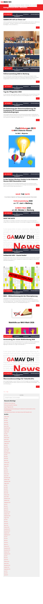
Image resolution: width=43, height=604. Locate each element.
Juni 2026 (6, 418)
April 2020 (6, 490)
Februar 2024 (6, 437)
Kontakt (35, 5)
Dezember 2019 (7, 498)
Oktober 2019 (6, 500)
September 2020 (7, 481)
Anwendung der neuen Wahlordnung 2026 (19, 339)
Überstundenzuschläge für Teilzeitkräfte (18, 379)
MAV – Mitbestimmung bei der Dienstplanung (20, 296)
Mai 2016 (6, 557)
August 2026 (6, 416)
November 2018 (7, 511)
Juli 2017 (5, 536)
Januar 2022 (6, 464)
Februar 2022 (6, 462)
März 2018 (6, 525)
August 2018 (6, 517)
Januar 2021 (6, 475)
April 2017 (6, 542)
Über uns (13, 5)
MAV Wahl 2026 (17, 5)
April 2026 (6, 422)
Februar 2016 (6, 561)
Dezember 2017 (7, 529)
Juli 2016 (5, 555)
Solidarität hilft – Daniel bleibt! (14, 255)
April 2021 (6, 469)
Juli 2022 (5, 454)
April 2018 (6, 523)
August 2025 (6, 431)
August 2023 (6, 443)
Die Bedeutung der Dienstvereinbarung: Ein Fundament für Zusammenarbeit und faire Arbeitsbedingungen (19, 110)
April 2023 (6, 447)
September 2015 (7, 569)
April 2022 (6, 458)
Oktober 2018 (6, 513)
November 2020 (7, 477)
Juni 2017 (6, 538)
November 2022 (7, 452)
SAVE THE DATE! (9, 218)
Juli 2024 (5, 433)
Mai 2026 (6, 420)
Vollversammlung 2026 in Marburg (16, 74)
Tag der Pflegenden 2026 (12, 92)
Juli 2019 (5, 504)
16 (6, 391)
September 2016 (7, 553)
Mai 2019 (6, 506)
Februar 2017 (6, 546)
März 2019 (6, 510)
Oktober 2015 (6, 567)
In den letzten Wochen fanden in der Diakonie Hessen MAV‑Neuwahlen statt (20, 180)
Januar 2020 (6, 496)
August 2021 (6, 466)
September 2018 (7, 515)
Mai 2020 (6, 489)
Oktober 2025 (6, 429)
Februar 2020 (6, 494)
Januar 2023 (6, 450)
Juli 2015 (5, 571)
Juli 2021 (5, 468)
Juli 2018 (5, 519)
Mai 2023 (6, 445)
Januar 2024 (6, 439)
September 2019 (7, 502)
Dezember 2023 (7, 441)
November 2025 (7, 428)
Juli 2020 (5, 485)
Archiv (31, 5)
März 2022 (6, 460)
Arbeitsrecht (22, 5)
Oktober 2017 (6, 532)
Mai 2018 (6, 521)
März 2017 (6, 544)
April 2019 (6, 508)
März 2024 (6, 435)
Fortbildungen (27, 5)
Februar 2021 (6, 473)
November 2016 (7, 550)
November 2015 (7, 565)
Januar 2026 (6, 426)
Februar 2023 (6, 449)
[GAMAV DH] (6, 2)
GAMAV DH (17, 336)
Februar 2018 (6, 527)
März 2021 (6, 471)
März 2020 (6, 492)
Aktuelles (10, 5)
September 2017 (7, 534)
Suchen (21, 395)
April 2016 (6, 559)
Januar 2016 (6, 563)
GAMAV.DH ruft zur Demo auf (14, 20)
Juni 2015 (6, 572)
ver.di (33, 5)
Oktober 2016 (6, 551)
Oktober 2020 (6, 479)
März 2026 (6, 424)
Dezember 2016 (7, 548)
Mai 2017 (6, 540)
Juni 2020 (6, 487)
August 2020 (6, 483)
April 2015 (6, 574)
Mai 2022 (6, 456)
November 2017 (7, 530)
